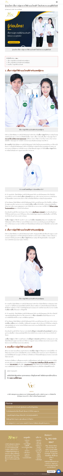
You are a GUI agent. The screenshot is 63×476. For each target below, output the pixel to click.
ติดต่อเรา (27, 456)
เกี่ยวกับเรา (27, 452)
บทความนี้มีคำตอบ (15, 378)
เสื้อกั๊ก (38, 454)
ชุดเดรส (39, 458)
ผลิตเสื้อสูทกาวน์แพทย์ (38, 212)
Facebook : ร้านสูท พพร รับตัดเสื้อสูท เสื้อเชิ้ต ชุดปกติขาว (51, 455)
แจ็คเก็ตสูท (39, 459)
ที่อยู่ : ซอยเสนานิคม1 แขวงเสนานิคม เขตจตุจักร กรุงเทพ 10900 (51, 447)
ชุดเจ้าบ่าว (39, 445)
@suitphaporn (28, 364)
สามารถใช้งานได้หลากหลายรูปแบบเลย (15, 138)
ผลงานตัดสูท (27, 443)
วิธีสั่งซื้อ (27, 445)
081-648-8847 (14, 364)
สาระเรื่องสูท (19, 9)
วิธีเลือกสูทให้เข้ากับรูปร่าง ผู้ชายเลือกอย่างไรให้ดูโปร (19, 419)
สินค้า (27, 442)
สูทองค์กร (39, 440)
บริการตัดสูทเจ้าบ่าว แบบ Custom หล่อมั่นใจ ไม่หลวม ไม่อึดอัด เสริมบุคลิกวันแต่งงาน (27, 423)
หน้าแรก (27, 440)
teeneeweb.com (46, 474)
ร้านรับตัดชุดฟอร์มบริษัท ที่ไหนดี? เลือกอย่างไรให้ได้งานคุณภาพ (22, 411)
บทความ (27, 454)
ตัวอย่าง (27, 450)
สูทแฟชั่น (39, 443)
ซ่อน (17, 58)
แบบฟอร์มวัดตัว (27, 457)
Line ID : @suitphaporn (51, 451)
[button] (58, 471)
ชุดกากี (39, 452)
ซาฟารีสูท (38, 449)
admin (31, 391)
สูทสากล (39, 442)
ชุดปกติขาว (39, 451)
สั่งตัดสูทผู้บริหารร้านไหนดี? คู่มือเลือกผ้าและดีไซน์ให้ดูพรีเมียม (22, 407)
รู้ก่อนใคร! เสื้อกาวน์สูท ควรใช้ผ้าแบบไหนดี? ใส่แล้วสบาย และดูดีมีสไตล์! (31, 6)
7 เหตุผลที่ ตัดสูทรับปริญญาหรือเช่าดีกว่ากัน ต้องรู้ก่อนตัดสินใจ (22, 415)
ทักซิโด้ (39, 447)
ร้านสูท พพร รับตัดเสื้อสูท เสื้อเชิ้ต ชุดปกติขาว (43, 362)
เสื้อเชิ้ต (39, 456)
